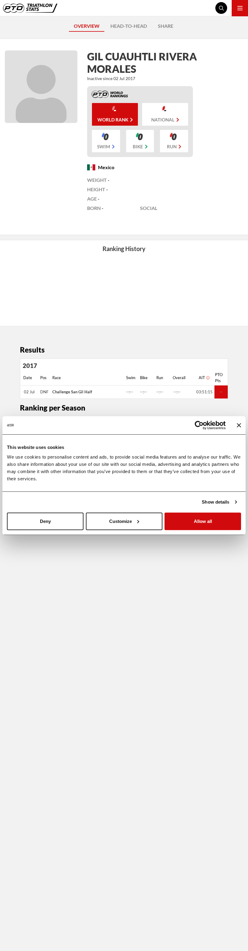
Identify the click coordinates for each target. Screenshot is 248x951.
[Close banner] (239, 425)
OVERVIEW (87, 26)
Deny (45, 521)
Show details (215, 502)
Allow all (203, 521)
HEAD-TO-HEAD (128, 26)
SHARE (165, 26)
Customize (120, 521)
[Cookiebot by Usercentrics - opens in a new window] (199, 425)
